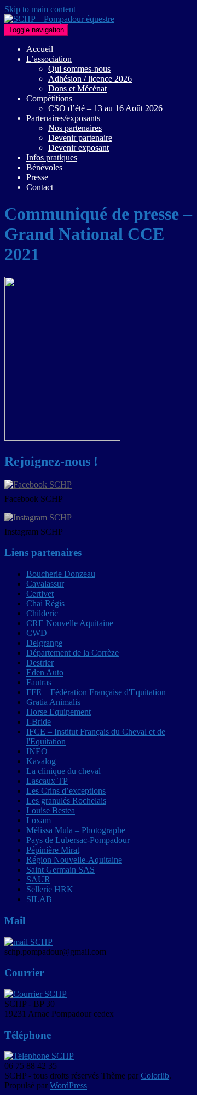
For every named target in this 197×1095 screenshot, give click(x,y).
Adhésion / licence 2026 (90, 78)
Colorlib (155, 1075)
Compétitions (49, 98)
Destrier (40, 662)
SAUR (38, 879)
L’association (49, 59)
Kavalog (41, 761)
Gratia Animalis (53, 702)
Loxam (38, 820)
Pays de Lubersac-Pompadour (78, 840)
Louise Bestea (50, 810)
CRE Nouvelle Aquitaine (69, 623)
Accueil (39, 49)
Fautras (38, 682)
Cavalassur (45, 583)
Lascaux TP (47, 781)
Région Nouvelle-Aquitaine (74, 859)
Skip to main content (40, 9)
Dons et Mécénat (77, 88)
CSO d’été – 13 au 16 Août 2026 (105, 108)
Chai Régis (45, 603)
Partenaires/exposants (63, 118)
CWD (36, 633)
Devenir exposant (78, 147)
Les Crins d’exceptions (66, 790)
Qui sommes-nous (79, 68)
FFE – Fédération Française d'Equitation (96, 692)
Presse (37, 177)
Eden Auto (44, 672)
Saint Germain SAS (60, 869)
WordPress (68, 1085)
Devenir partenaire (80, 137)
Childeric (42, 613)
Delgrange (44, 642)
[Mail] (28, 942)
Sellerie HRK (49, 889)
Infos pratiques (51, 157)
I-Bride (38, 721)
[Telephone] (39, 1055)
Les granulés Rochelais (66, 800)
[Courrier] (35, 994)
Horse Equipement (58, 711)
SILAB (39, 899)
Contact (39, 187)
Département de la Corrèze (72, 652)
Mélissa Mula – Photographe (75, 830)
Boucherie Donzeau (60, 573)
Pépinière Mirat (52, 850)
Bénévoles (44, 167)
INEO (37, 751)
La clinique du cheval (63, 771)
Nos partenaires (75, 128)
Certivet (40, 593)
